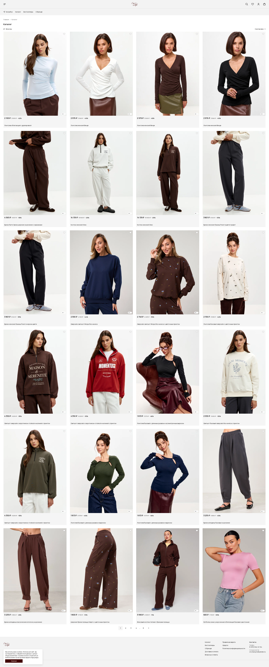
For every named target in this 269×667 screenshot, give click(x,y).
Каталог (18, 12)
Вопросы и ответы (211, 655)
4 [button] (136, 628)
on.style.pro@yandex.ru (257, 652)
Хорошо (14, 661)
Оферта (225, 645)
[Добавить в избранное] (64, 34)
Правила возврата (228, 642)
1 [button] (120, 628)
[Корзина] (264, 4)
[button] (252, 4)
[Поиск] (246, 4)
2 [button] (125, 628)
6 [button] (143, 628)
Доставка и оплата (211, 652)
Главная (6, 20)
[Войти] (258, 4)
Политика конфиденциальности (233, 648)
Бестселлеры (28, 12)
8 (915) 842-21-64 (255, 647)
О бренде (39, 12)
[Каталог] (4, 4)
